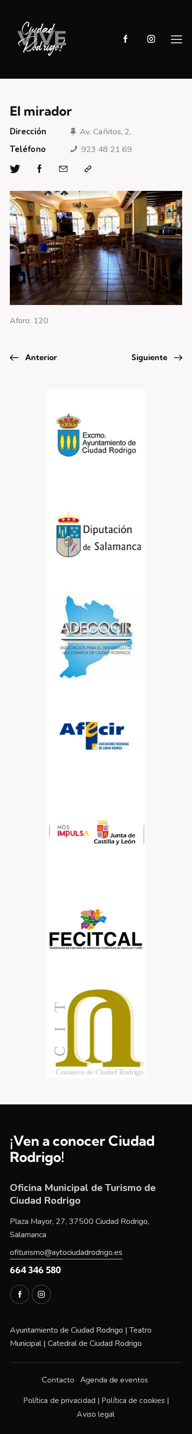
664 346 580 (35, 1270)
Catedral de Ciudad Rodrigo (95, 1343)
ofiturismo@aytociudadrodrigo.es (66, 1252)
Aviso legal (96, 1414)
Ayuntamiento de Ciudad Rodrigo (66, 1330)
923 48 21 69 (106, 149)
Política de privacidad (59, 1400)
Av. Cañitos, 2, (105, 131)
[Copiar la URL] (88, 169)
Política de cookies (133, 1400)
